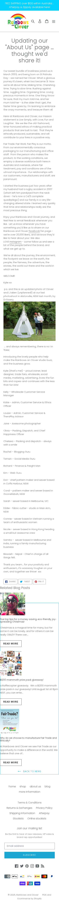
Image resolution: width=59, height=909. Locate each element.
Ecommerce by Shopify (29, 898)
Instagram (16, 241)
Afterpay (44, 813)
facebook (34, 231)
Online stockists (36, 818)
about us (35, 786)
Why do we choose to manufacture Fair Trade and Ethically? (28, 739)
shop (23, 786)
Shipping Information (22, 813)
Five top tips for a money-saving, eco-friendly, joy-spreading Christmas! (28, 620)
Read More (10, 643)
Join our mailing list (29, 828)
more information (29, 792)
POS (44, 894)
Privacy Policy (44, 808)
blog (47, 786)
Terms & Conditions (30, 802)
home (12, 786)
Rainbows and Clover (27, 894)
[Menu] (53, 21)
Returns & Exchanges (19, 808)
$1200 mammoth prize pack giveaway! (21, 679)
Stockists (18, 818)
